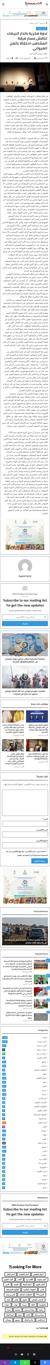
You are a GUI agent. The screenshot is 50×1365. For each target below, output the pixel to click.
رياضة (44, 1094)
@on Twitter (42, 1328)
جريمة (44, 1090)
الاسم (45, 819)
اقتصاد (44, 1179)
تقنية (44, 1175)
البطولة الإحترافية (39, 1114)
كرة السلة (42, 1118)
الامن (44, 1086)
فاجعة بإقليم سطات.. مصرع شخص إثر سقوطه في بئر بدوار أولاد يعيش (25, 941)
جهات (44, 1074)
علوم (44, 1139)
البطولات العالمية (40, 1106)
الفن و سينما (41, 1045)
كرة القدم (42, 1098)
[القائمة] (3, 5)
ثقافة (44, 1135)
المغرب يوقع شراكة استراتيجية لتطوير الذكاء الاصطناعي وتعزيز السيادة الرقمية (18, 1003)
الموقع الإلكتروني (42, 841)
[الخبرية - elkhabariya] (33, 4)
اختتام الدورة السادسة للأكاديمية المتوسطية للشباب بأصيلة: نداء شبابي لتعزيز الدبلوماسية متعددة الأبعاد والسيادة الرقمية (17, 965)
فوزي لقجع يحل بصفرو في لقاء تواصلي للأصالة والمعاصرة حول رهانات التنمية (38, 728)
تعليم (44, 1082)
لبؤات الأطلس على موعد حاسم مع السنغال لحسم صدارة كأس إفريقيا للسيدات (17, 978)
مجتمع (44, 1062)
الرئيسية (42, 23)
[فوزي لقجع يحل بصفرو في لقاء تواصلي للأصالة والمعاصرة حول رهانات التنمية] (37, 716)
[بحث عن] (47, 5)
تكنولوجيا (43, 1167)
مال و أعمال (42, 1143)
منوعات (43, 1131)
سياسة (43, 1066)
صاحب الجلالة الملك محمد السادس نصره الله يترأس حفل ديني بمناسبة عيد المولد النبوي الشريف (13, 728)
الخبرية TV (42, 1163)
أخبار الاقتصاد (41, 1171)
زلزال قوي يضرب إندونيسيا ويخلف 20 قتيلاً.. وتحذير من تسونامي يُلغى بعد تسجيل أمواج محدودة (15, 758)
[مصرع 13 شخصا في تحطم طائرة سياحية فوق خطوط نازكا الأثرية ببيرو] (41, 1016)
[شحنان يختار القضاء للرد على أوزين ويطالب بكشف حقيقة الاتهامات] (37, 745)
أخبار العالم (42, 1123)
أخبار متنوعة (33, 23)
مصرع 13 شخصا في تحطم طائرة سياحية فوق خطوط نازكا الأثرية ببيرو (19, 1015)
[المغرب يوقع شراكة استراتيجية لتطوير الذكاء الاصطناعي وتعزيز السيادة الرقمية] (41, 1004)
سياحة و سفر (41, 1054)
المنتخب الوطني (40, 1102)
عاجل (44, 1188)
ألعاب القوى (42, 1110)
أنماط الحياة (42, 1184)
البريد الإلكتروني (42, 830)
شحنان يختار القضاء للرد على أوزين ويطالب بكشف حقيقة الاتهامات (37, 756)
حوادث (43, 1155)
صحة (44, 1037)
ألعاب (44, 1127)
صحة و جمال (41, 1050)
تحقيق (44, 1147)
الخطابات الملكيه (40, 1070)
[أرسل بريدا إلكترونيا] (35, 58)
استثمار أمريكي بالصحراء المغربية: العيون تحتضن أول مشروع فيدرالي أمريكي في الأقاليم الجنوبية (17, 991)
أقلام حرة (42, 1159)
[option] (25, 931)
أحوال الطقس (41, 1078)
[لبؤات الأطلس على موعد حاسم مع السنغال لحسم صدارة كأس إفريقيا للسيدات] (41, 979)
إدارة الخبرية (40, 58)
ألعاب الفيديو (41, 1058)
